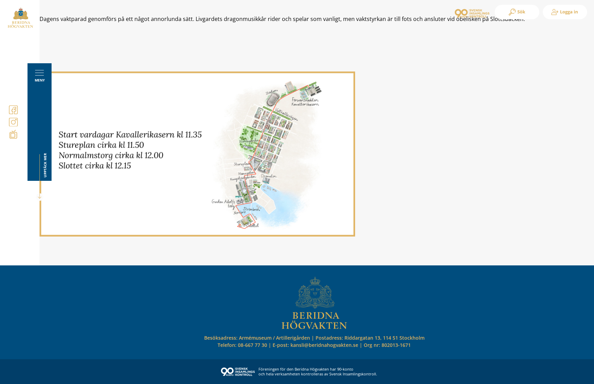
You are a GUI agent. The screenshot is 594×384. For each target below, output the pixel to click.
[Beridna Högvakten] (20, 26)
